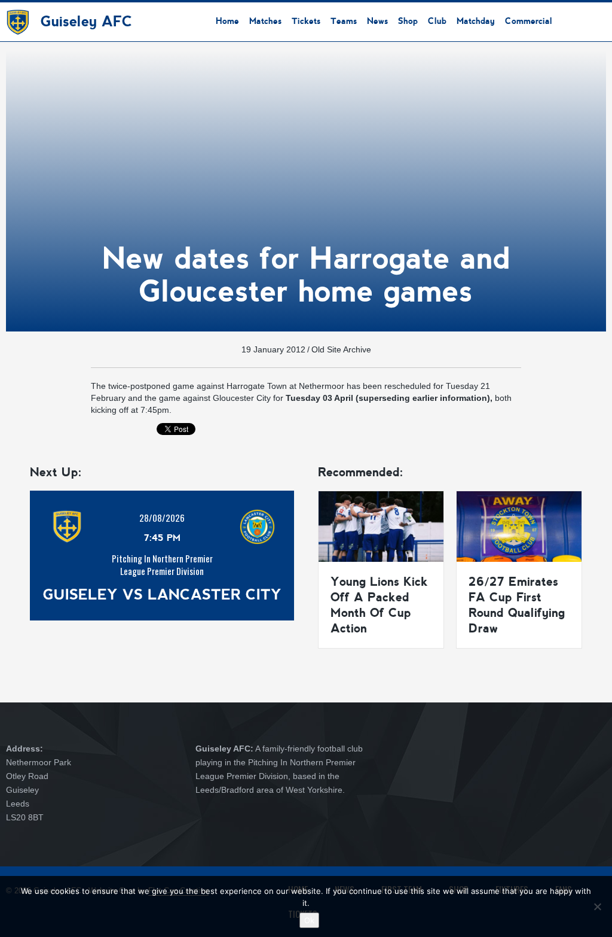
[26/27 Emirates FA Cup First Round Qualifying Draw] (519, 526)
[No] (597, 906)
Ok (309, 920)
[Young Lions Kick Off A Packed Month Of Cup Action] (381, 526)
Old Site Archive (341, 349)
